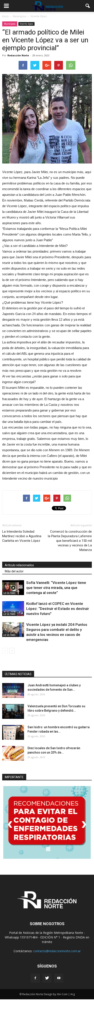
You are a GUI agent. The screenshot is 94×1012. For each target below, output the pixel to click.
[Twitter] (47, 978)
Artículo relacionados (19, 565)
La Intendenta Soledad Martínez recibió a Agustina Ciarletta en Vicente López (21, 536)
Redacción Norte (18, 55)
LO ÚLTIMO (9, 593)
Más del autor (14, 571)
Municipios (9, 23)
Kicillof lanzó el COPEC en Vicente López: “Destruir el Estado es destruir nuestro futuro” (57, 608)
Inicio (5, 16)
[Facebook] (35, 978)
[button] (88, 6)
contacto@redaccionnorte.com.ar (57, 951)
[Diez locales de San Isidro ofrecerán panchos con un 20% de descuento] (13, 753)
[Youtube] (58, 978)
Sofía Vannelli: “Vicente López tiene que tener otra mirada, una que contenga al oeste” (56, 587)
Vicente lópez (26, 23)
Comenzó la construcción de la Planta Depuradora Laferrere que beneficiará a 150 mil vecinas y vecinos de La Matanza (70, 541)
